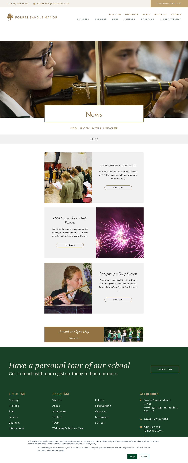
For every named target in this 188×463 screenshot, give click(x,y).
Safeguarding (103, 405)
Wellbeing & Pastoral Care (67, 428)
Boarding (147, 19)
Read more (118, 188)
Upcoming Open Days (169, 3)
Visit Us (57, 400)
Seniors (129, 19)
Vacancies (101, 411)
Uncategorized (110, 128)
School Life (160, 14)
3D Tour (100, 422)
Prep (115, 19)
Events (146, 14)
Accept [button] (132, 456)
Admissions (131, 14)
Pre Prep (101, 19)
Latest (95, 128)
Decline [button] (144, 456)
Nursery (83, 19)
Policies (99, 400)
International (170, 19)
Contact (176, 14)
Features (84, 128)
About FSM (115, 14)
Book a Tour (165, 369)
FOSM (55, 422)
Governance (102, 417)
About (56, 405)
